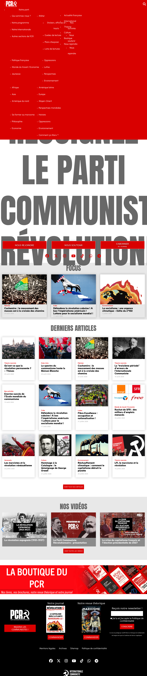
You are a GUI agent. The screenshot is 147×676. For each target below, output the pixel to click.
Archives (63, 648)
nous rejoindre (24, 245)
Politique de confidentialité (132, 619)
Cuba (55, 306)
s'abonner (122, 244)
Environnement (107, 306)
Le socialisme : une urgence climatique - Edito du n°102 (117, 309)
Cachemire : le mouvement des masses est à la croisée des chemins (24, 309)
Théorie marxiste (10, 363)
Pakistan (7, 306)
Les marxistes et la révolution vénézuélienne (18, 464)
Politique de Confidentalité (137, 633)
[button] (144, 529)
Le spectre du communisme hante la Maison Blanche (53, 368)
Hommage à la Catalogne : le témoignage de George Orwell (53, 466)
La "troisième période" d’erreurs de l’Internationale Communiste (127, 369)
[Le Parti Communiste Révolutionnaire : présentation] (24, 529)
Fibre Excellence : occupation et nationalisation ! (87, 416)
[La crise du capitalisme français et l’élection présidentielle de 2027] (73, 529)
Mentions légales (47, 648)
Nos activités (8, 391)
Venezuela (8, 460)
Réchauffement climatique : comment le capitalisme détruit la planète (91, 466)
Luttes (80, 410)
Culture (43, 460)
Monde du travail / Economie (125, 407)
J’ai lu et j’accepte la (128, 619)
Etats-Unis (45, 363)
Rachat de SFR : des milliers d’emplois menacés (126, 412)
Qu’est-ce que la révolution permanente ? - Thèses (17, 368)
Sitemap (74, 648)
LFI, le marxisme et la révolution (126, 464)
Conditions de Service (129, 635)
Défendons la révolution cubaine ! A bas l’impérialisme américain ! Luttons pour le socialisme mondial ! (73, 311)
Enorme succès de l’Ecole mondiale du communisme (15, 396)
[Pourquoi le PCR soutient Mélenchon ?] (122, 529)
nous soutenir (73, 245)
